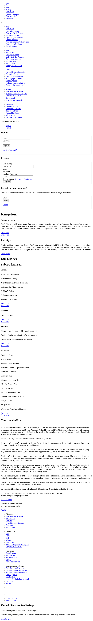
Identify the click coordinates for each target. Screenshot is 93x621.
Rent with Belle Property (15, 72)
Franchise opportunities (15, 523)
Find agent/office (12, 16)
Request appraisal (12, 14)
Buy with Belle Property (15, 33)
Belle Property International (16, 572)
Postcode (6, 177)
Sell (7, 7)
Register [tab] (9, 128)
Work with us (11, 115)
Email (5, 138)
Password (6, 141)
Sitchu (8, 583)
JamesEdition (11, 581)
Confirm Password (10, 174)
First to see (10, 12)
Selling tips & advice (14, 66)
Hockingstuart (11, 575)
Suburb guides (11, 46)
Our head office (12, 106)
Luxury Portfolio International (17, 579)
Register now (6, 619)
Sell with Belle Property (15, 57)
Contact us (10, 525)
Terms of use (11, 600)
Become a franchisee (14, 117)
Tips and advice (12, 111)
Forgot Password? (10, 150)
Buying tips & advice (14, 44)
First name (7, 164)
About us (9, 18)
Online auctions (12, 40)
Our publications (12, 113)
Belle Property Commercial (16, 570)
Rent (7, 5)
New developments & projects (17, 42)
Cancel (5, 205)
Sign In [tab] (8, 126)
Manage (9, 10)
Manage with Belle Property (16, 94)
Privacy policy (11, 598)
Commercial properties (14, 85)
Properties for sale (12, 35)
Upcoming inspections (14, 37)
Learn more (5, 254)
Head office (10, 519)
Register (4, 510)
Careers (9, 521)
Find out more (6, 500)
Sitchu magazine (12, 557)
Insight (8, 560)
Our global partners (13, 109)
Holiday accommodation (15, 83)
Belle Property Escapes (14, 568)
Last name (7, 166)
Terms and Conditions (23, 179)
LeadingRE (10, 577)
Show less (5, 235)
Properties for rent (12, 74)
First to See (10, 542)
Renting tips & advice (14, 78)
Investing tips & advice (14, 100)
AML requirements (13, 562)
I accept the (19, 179)
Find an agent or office (14, 91)
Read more (5, 233)
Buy (7, 3)
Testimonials (10, 63)
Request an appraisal (14, 59)
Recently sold (11, 61)
